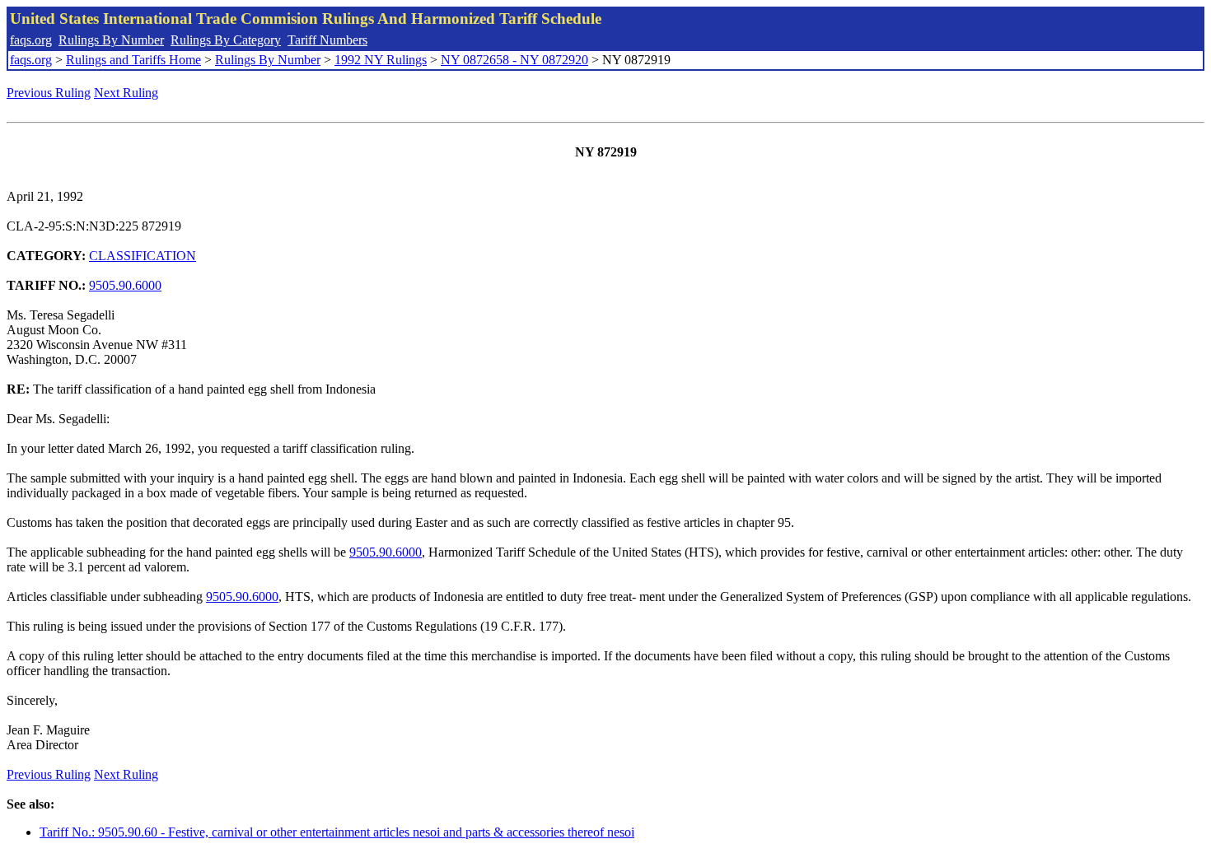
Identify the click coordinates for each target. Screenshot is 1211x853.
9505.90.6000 (125, 285)
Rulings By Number (111, 40)
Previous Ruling (49, 93)
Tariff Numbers (327, 40)
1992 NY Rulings (380, 60)
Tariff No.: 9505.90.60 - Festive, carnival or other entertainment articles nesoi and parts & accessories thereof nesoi (337, 832)
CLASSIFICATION (142, 256)
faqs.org (31, 40)
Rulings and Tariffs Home (133, 60)
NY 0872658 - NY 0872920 (514, 60)
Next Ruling (126, 93)
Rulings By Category (226, 40)
